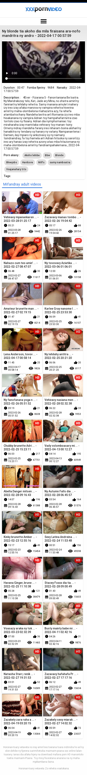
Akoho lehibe (32, 155)
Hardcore (27, 162)
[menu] (43, 21)
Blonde (59, 155)
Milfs (41, 162)
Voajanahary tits (16, 169)
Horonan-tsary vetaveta (31, 768)
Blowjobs (11, 162)
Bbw (47, 155)
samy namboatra (60, 162)
